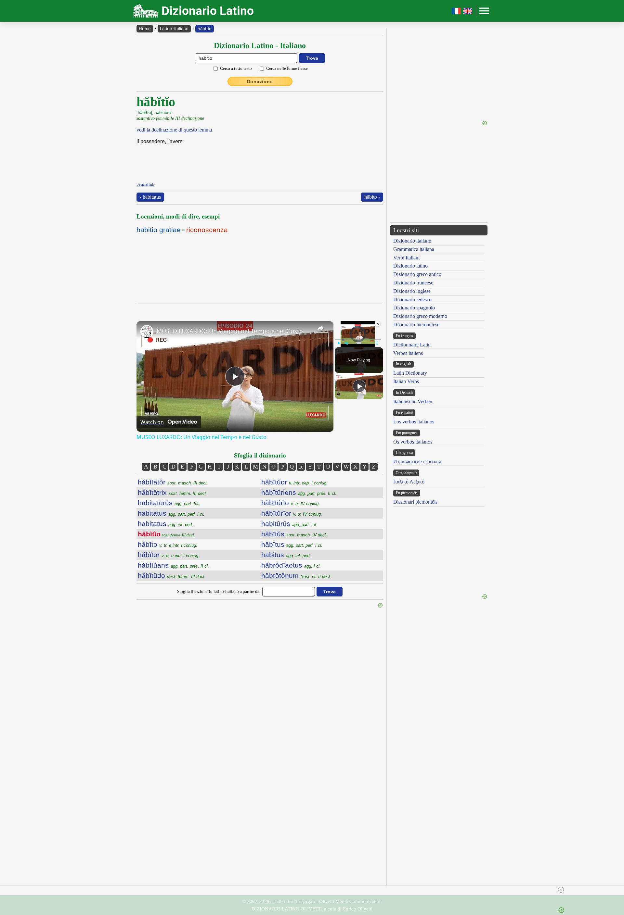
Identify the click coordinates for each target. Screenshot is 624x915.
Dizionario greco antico (417, 274)
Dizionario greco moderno (420, 316)
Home (145, 28)
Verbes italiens (408, 353)
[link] (146, 331)
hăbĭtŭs (294, 534)
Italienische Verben (412, 401)
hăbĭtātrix (172, 492)
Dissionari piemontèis (415, 502)
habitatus (171, 513)
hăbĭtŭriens (298, 492)
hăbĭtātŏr (173, 482)
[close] (561, 890)
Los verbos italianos (413, 421)
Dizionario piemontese (416, 324)
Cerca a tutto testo (236, 68)
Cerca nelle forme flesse (287, 68)
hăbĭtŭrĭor (291, 513)
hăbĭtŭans (173, 565)
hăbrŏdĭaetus (291, 565)
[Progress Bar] (358, 339)
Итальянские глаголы (417, 461)
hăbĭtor (169, 554)
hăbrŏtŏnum (296, 575)
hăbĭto (167, 544)
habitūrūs (289, 523)
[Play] (339, 343)
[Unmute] (346, 343)
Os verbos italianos (412, 442)
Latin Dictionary (410, 373)
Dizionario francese (413, 282)
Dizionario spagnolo (414, 307)
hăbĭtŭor (294, 482)
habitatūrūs (169, 503)
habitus (286, 554)
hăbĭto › (372, 197)
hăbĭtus (291, 544)
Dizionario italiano (412, 241)
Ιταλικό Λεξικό (408, 481)
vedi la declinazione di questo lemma (174, 129)
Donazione (260, 81)
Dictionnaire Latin (412, 344)
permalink (145, 184)
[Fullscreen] (377, 343)
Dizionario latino (410, 266)
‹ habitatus (150, 197)
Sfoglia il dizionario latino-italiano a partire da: (219, 591)
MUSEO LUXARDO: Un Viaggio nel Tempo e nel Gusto (230, 331)
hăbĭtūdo (171, 575)
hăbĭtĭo (205, 28)
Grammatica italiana (413, 249)
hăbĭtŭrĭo (290, 503)
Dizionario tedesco (412, 299)
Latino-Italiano (174, 28)
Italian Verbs (406, 381)
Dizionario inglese (412, 291)
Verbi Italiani (406, 257)
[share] (320, 328)
